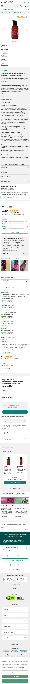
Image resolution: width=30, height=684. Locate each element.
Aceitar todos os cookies (15, 681)
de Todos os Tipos (6, 51)
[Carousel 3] (16, 41)
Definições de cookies (15, 672)
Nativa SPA (12, 12)
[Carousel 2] (15, 41)
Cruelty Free (4, 56)
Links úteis (7, 638)
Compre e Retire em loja (16, 560)
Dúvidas (6, 609)
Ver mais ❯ (26, 529)
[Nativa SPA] (7, 386)
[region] (15, 670)
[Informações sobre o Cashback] (25, 405)
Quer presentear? (16, 569)
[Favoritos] (28, 2)
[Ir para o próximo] (26, 29)
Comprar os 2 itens (15, 482)
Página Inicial (4, 12)
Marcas (6, 615)
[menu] (2, 6)
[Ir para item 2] (15, 488)
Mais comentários (5, 371)
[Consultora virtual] (24, 6)
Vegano (3, 55)
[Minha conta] (24, 2)
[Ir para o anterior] (3, 29)
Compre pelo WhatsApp (16, 555)
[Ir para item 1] (14, 488)
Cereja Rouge (19, 12)
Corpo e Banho (5, 47)
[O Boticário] (7, 2)
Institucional (7, 621)
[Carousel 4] (17, 41)
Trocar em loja (16, 565)
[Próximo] (19, 488)
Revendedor (7, 626)
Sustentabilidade (9, 632)
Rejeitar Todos (15, 676)
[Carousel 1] (13, 41)
